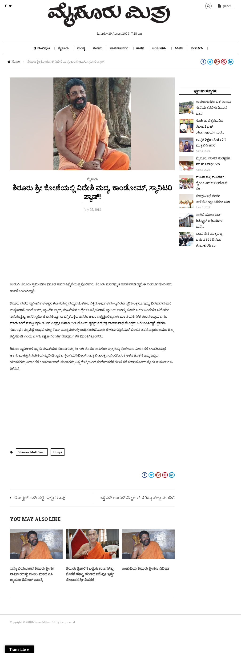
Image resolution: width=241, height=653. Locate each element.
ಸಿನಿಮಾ (179, 48)
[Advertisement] (92, 248)
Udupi (57, 452)
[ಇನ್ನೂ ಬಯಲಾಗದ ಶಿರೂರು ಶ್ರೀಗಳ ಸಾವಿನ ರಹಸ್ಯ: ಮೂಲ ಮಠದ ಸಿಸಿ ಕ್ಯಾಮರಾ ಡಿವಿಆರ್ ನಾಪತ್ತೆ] (36, 558)
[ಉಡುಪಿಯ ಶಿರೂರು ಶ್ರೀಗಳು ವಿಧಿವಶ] (148, 558)
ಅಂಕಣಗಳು (159, 48)
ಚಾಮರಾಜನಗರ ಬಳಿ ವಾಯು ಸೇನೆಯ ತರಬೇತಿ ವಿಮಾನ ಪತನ (213, 107)
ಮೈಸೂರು (63, 48)
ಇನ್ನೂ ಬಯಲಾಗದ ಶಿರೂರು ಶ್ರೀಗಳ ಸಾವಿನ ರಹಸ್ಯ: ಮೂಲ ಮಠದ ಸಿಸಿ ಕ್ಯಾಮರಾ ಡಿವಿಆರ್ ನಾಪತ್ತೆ (32, 574)
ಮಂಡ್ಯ (81, 48)
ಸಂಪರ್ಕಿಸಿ (197, 48)
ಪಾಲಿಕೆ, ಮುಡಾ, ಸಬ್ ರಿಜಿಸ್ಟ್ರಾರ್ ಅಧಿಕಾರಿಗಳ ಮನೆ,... (209, 220)
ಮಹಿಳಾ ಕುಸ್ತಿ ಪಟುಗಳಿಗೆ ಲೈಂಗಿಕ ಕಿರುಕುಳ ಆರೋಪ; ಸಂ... (212, 183)
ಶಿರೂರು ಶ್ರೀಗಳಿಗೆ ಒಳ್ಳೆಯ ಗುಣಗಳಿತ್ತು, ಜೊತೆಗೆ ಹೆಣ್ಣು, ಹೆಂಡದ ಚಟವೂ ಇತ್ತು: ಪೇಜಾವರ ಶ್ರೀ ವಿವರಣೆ (90, 574)
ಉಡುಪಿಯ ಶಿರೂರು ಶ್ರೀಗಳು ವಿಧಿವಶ (145, 568)
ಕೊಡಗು (97, 48)
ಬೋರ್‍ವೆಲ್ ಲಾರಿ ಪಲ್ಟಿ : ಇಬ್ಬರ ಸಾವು (39, 497)
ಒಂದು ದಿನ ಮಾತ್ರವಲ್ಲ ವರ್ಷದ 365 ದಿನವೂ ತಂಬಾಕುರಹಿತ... (209, 239)
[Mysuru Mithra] (109, 21)
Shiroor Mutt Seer (31, 452)
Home (16, 61)
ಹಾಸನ (140, 48)
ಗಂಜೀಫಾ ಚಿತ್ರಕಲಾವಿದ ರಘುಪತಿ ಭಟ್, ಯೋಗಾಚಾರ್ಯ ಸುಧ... (210, 126)
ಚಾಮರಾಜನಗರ (119, 48)
